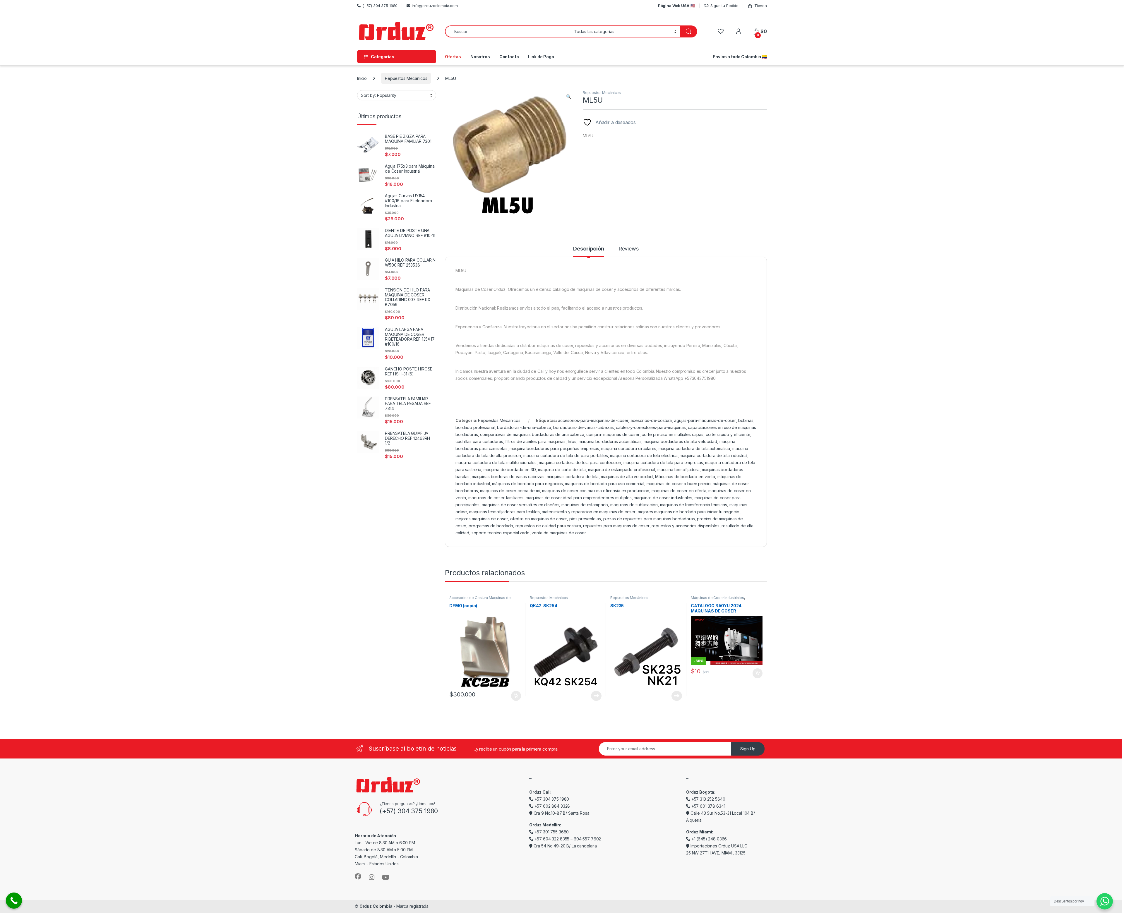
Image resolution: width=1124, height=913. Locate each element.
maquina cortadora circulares (628, 448)
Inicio (362, 78)
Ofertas (453, 56)
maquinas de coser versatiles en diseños (520, 504)
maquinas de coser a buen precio (679, 483)
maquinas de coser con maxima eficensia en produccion (595, 490)
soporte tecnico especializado (501, 532)
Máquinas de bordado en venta (685, 476)
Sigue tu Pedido (724, 5)
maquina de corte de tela (562, 469)
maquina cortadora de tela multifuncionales (496, 462)
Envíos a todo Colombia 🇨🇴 (740, 56)
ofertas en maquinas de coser (538, 518)
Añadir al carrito (515, 696)
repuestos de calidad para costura (548, 525)
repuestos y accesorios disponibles (685, 525)
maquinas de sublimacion (634, 504)
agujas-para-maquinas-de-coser (705, 420)
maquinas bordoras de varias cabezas (508, 476)
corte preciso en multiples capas (672, 434)
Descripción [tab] (588, 249)
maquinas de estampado (584, 504)
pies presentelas (585, 518)
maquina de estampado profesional (621, 469)
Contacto (509, 56)
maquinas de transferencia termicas (693, 504)
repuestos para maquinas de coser (616, 525)
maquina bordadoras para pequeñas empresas (554, 448)
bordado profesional (475, 427)
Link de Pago (541, 56)
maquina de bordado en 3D (510, 469)
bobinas (745, 420)
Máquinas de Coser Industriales (717, 597)
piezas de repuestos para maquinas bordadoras (649, 518)
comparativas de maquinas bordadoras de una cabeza (532, 434)
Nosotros (480, 56)
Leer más (596, 696)
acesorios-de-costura (651, 420)
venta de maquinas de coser (559, 532)
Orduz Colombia (376, 906)
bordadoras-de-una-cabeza (524, 427)
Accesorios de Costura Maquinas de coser (479, 599)
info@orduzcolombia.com (435, 5)
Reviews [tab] (628, 249)
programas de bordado (491, 525)
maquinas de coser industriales (663, 497)
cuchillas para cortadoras (479, 441)
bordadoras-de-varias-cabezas (583, 427)
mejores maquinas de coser (481, 518)
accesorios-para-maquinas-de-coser (593, 420)
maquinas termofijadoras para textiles (504, 511)
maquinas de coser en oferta (679, 490)
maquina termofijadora (678, 469)
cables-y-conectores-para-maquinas (651, 427)
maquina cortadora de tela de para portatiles (565, 455)
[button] (568, 96)
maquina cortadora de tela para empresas (663, 462)
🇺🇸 (676, 5)
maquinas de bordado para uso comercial (604, 483)
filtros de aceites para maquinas (535, 441)
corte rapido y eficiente (728, 434)
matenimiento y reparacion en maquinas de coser (588, 511)
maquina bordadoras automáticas (610, 441)
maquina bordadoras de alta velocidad (680, 441)
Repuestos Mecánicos (406, 78)
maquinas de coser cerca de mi (510, 490)
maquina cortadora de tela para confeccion (580, 462)
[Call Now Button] (14, 901)
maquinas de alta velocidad (627, 476)
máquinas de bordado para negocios (527, 483)
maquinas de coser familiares (495, 497)
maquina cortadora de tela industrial (713, 455)
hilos (572, 441)
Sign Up (747, 748)
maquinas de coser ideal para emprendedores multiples (579, 497)
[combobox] (508, 31)
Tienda (760, 5)
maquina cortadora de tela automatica (694, 448)
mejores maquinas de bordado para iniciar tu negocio (688, 511)
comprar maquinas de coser (613, 434)
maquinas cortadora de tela (573, 476)
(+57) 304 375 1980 (379, 5)
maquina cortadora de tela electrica (643, 455)
